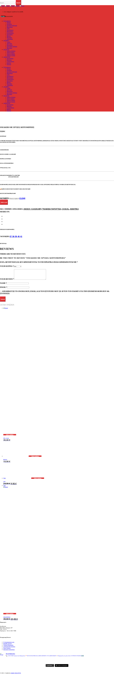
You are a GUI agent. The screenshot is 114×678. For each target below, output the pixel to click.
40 (19, 236)
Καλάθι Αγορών (7, 643)
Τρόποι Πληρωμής (8, 645)
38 (13, 236)
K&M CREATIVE (16, 673)
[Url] (18, 659)
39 (16, 236)
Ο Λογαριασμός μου (8, 642)
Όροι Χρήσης (7, 648)
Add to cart (4, 202)
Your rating (7, 266)
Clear (22, 198)
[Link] (12, 6)
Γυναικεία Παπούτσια (51, 209)
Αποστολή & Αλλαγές (9, 646)
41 (21, 236)
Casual (65, 209)
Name (3, 283)
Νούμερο (4, 198)
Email (3, 287)
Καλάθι (3, 16)
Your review (7, 279)
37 (11, 236)
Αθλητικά (74, 209)
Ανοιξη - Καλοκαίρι (32, 209)
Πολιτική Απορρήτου (9, 649)
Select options (9, 434)
